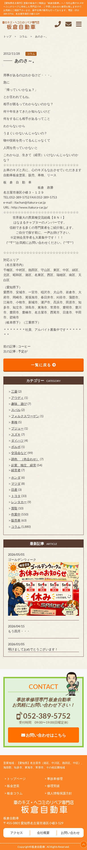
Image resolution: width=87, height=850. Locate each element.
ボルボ (16, 447)
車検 (14, 422)
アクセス (16, 833)
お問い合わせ (70, 833)
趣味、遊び (19, 404)
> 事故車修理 (54, 778)
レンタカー (19, 502)
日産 (14, 489)
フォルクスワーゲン (25, 416)
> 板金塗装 (11, 786)
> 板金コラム (13, 793)
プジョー (17, 428)
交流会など (19, 453)
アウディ (17, 398)
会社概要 (43, 833)
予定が (22, 351)
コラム (31, 53)
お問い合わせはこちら (45, 735)
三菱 (14, 391)
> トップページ (15, 778)
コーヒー (24, 346)
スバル (16, 410)
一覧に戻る (41, 365)
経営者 (16, 470)
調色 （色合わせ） (25, 459)
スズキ (16, 434)
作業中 (16, 514)
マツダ (16, 483)
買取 (14, 508)
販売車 (16, 520)
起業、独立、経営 (23, 465)
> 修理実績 (52, 786)
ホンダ (16, 477)
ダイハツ (17, 440)
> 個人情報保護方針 (58, 793)
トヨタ (16, 496)
